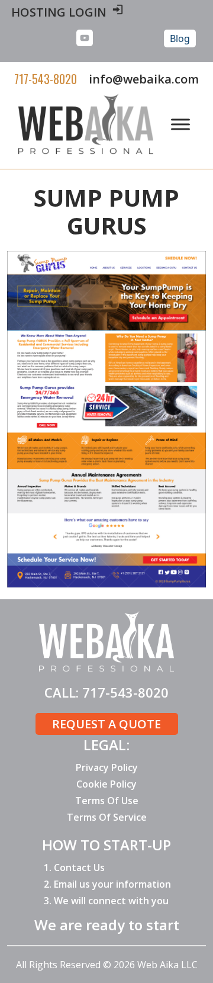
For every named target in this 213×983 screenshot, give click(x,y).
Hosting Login (58, 12)
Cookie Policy (106, 784)
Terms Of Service (107, 817)
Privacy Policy (107, 767)
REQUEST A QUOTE (106, 724)
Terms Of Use (106, 800)
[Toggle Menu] (180, 124)
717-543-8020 (45, 79)
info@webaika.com (144, 79)
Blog (180, 38)
